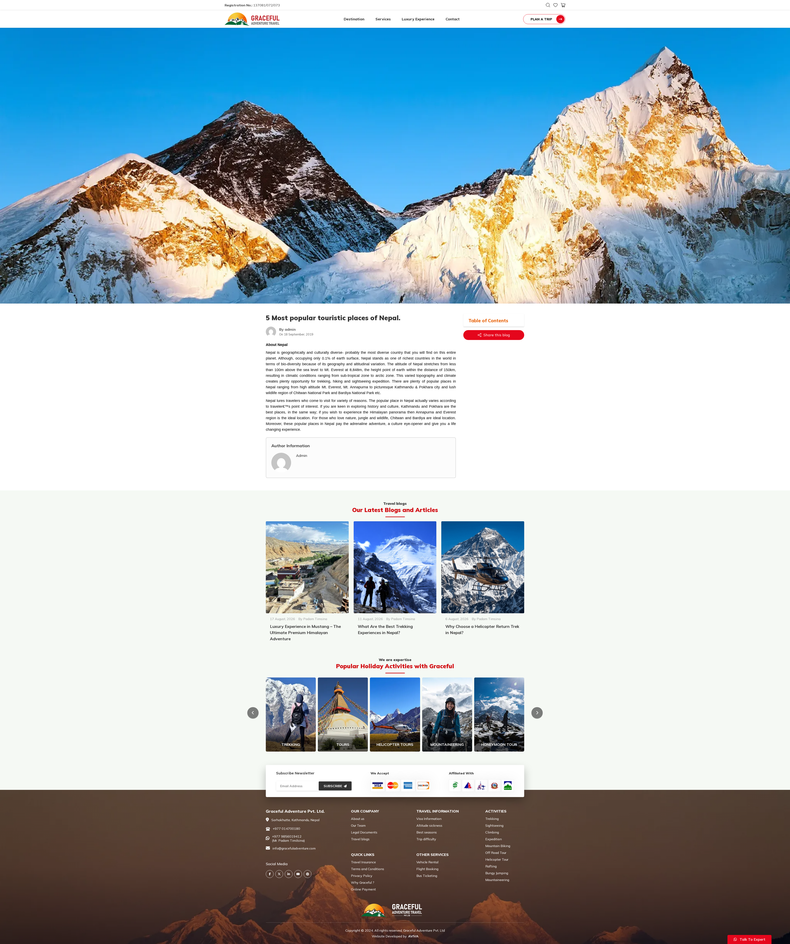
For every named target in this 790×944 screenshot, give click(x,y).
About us (357, 819)
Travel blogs (360, 839)
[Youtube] (298, 874)
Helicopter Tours (394, 744)
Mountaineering (447, 744)
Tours (342, 744)
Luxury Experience (418, 19)
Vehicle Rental (427, 862)
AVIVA (413, 936)
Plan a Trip (541, 19)
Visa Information (428, 819)
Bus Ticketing (426, 876)
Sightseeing (494, 825)
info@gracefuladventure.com (294, 848)
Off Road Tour (495, 853)
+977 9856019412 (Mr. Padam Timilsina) (288, 838)
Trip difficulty (426, 839)
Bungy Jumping (496, 873)
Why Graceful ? (362, 882)
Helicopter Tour (496, 859)
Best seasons (426, 832)
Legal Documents (364, 832)
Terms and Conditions (367, 869)
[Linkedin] (289, 874)
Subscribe (333, 786)
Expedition (493, 839)
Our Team (358, 825)
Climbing (492, 832)
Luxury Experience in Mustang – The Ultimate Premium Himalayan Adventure (305, 632)
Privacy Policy (361, 876)
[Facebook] (270, 874)
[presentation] (253, 712)
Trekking (290, 744)
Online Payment (363, 889)
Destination (354, 19)
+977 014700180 (286, 828)
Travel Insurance (363, 862)
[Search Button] (548, 5)
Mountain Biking (497, 846)
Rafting (491, 866)
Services (383, 19)
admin (301, 455)
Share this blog (496, 334)
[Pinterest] (307, 874)
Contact (453, 19)
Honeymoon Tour (499, 744)
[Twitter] (279, 874)
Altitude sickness (429, 825)
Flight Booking (427, 869)
